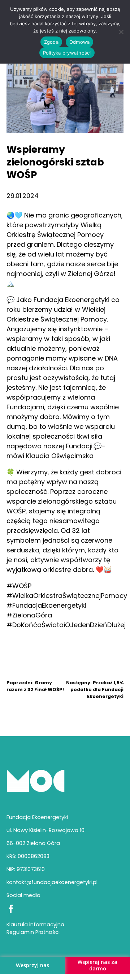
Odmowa (79, 42)
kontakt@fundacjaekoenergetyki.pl (52, 882)
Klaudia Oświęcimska (60, 455)
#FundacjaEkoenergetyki (46, 605)
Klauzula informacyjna (35, 924)
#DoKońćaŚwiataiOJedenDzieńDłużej (66, 624)
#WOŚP (18, 585)
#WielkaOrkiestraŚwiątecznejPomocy (66, 595)
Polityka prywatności (67, 53)
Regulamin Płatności (33, 932)
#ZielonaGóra (29, 615)
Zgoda (51, 42)
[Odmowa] (121, 31)
